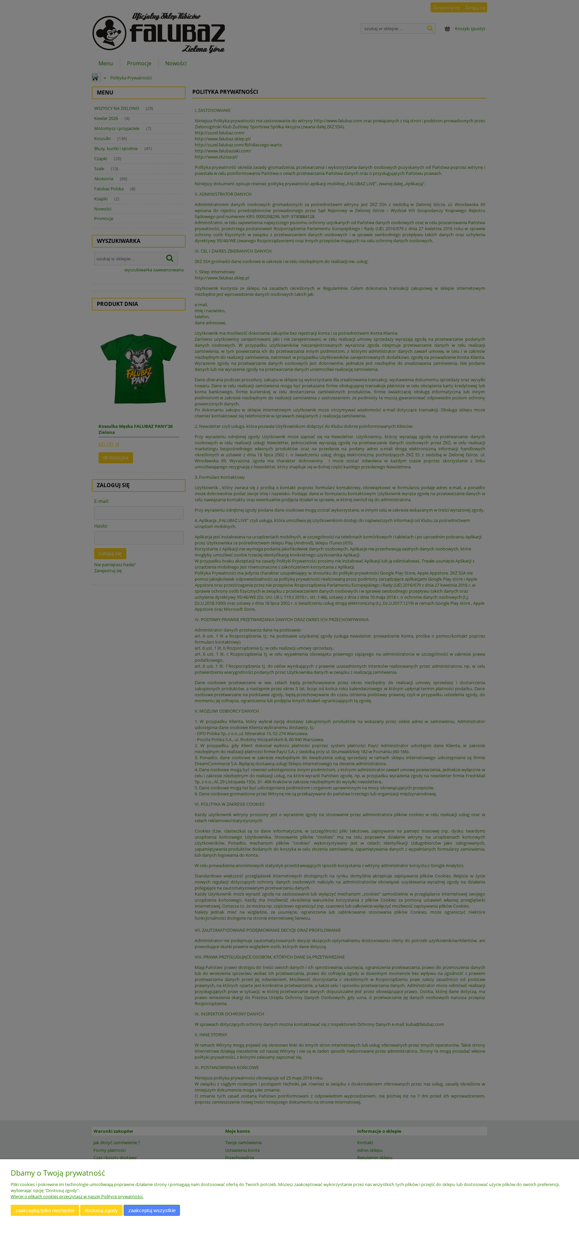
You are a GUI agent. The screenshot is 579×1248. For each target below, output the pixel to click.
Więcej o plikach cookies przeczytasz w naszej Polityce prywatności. (77, 1196)
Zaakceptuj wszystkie (152, 1210)
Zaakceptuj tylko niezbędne (45, 1210)
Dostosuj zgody (101, 1210)
